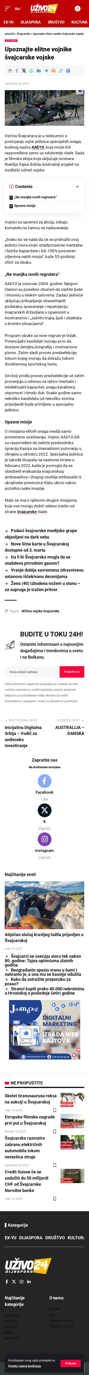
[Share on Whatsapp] (31, 70)
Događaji (65, 1124)
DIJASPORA (30, 1237)
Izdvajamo (66, 1145)
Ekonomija (66, 1179)
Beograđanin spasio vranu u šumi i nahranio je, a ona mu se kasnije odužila (43, 972)
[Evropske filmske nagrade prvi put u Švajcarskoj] (72, 1121)
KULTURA (76, 1124)
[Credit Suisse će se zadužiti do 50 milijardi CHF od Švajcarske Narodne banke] (72, 1176)
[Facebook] (44, 788)
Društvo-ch (11, 928)
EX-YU (10, 1237)
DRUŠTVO (55, 1237)
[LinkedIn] (28, 1282)
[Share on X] (24, 70)
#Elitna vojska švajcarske (40, 611)
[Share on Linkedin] (38, 70)
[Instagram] (44, 846)
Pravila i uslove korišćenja (24, 1366)
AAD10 (38, 147)
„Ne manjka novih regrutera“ (35, 197)
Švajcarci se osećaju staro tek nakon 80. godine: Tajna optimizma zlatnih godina (43, 960)
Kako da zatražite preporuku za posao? (38, 981)
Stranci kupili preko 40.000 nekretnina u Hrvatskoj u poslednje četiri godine (44, 991)
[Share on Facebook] (16, 70)
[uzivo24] (44, 9)
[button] (71, 1363)
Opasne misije (25, 206)
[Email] (53, 70)
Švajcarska (11, 40)
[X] (44, 817)
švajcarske (27, 511)
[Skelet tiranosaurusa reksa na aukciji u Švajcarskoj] (72, 1100)
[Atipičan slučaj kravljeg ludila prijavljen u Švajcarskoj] (44, 905)
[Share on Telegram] (46, 70)
